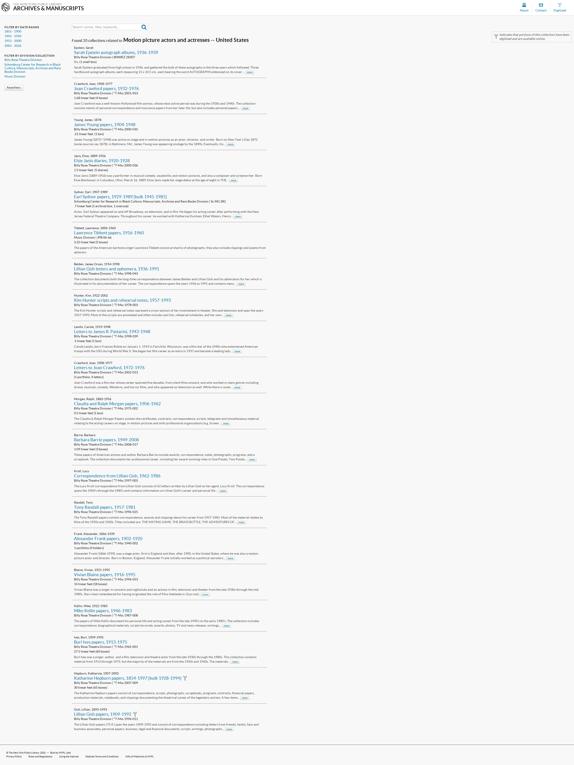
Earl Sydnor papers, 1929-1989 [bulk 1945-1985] (120, 196)
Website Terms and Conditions (102, 756)
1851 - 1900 (12, 31)
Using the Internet (69, 756)
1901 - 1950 (12, 36)
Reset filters (14, 87)
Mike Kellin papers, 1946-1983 (103, 610)
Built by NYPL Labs (60, 752)
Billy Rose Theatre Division (23, 60)
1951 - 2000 (12, 41)
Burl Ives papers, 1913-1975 (100, 642)
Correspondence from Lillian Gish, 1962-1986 (117, 475)
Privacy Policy (14, 756)
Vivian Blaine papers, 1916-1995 (104, 574)
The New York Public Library (24, 752)
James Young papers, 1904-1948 (104, 124)
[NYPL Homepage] (5, 7)
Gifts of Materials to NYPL (139, 756)
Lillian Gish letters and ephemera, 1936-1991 (116, 268)
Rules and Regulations (40, 756)
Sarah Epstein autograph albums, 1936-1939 (116, 52)
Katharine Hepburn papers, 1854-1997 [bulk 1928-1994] (127, 678)
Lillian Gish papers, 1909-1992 (102, 714)
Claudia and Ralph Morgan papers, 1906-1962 (117, 403)
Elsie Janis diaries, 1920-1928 (102, 160)
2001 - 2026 (12, 45)
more (249, 72)
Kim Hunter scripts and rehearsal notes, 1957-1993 (122, 300)
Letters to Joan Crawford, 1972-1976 (109, 367)
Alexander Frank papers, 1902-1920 (108, 538)
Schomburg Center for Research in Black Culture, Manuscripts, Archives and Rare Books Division (32, 68)
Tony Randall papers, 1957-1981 (104, 507)
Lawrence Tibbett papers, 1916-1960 (109, 232)
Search (144, 27)
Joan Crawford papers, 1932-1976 (106, 88)
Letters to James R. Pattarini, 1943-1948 (112, 331)
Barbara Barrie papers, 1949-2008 (106, 439)
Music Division (14, 76)
